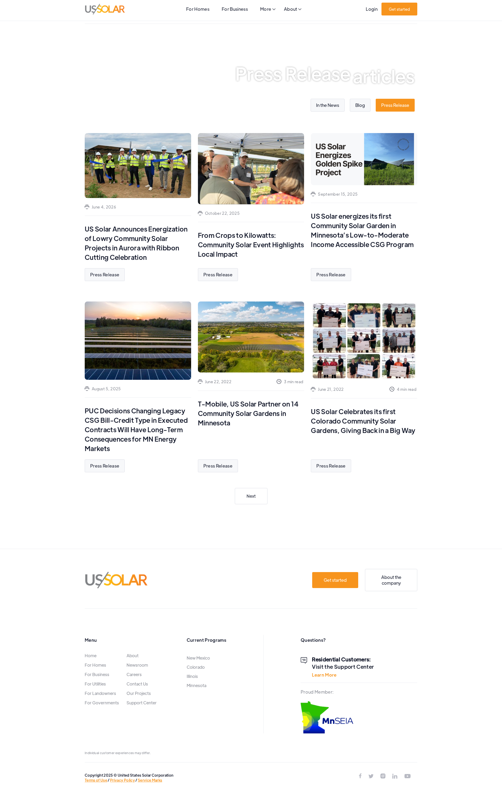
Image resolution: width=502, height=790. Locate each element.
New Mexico (198, 658)
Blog (360, 105)
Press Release (395, 105)
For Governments (102, 702)
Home (90, 655)
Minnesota (196, 685)
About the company (391, 579)
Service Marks (150, 780)
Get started (399, 9)
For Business (235, 9)
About (133, 655)
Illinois (192, 676)
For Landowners (100, 693)
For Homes (197, 9)
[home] (105, 9)
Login (372, 9)
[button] (268, 9)
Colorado (196, 667)
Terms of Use (96, 780)
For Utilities (95, 684)
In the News (327, 105)
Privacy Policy (122, 780)
